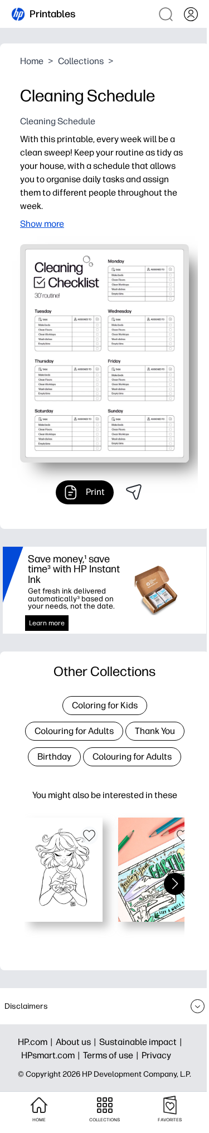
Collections (81, 61)
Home (31, 61)
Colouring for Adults (74, 731)
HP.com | (37, 1042)
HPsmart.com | (52, 1055)
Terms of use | (112, 1055)
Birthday (54, 756)
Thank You (155, 731)
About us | (77, 1042)
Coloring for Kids (105, 705)
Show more (42, 223)
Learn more (47, 623)
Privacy (156, 1055)
